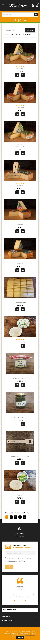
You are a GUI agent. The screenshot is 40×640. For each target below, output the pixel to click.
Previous (16, 600)
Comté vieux (20, 146)
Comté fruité (20, 68)
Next (24, 600)
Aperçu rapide (23, 75)
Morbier (20, 185)
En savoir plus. (30, 635)
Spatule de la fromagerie (20, 456)
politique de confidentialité (16, 561)
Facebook (15, 20)
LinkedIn (25, 20)
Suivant (24, 517)
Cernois (20, 263)
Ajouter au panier (17, 75)
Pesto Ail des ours (20, 417)
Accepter (20, 637)
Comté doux (19, 107)
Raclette (20, 224)
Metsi (20, 495)
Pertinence (14, 30)
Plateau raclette (20, 302)
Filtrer (30, 30)
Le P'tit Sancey (20, 341)
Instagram (20, 20)
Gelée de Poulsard (20, 378)
